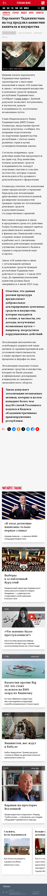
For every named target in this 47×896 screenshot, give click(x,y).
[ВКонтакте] (14, 429)
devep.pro (36, 893)
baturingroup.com (14, 893)
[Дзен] (23, 429)
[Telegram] (28, 429)
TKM (16, 8)
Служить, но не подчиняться (15, 833)
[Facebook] (32, 429)
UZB (21, 8)
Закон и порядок (25, 33)
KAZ (4, 8)
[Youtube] (37, 429)
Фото (31, 13)
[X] (9, 429)
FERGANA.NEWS (24, 2)
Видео (24, 13)
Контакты (6, 886)
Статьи (16, 13)
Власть (4, 37)
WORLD (26, 8)
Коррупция (38, 33)
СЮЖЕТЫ (40, 13)
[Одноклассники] (18, 429)
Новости (6, 13)
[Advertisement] (23, 460)
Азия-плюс (21, 98)
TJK (12, 8)
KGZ (8, 8)
